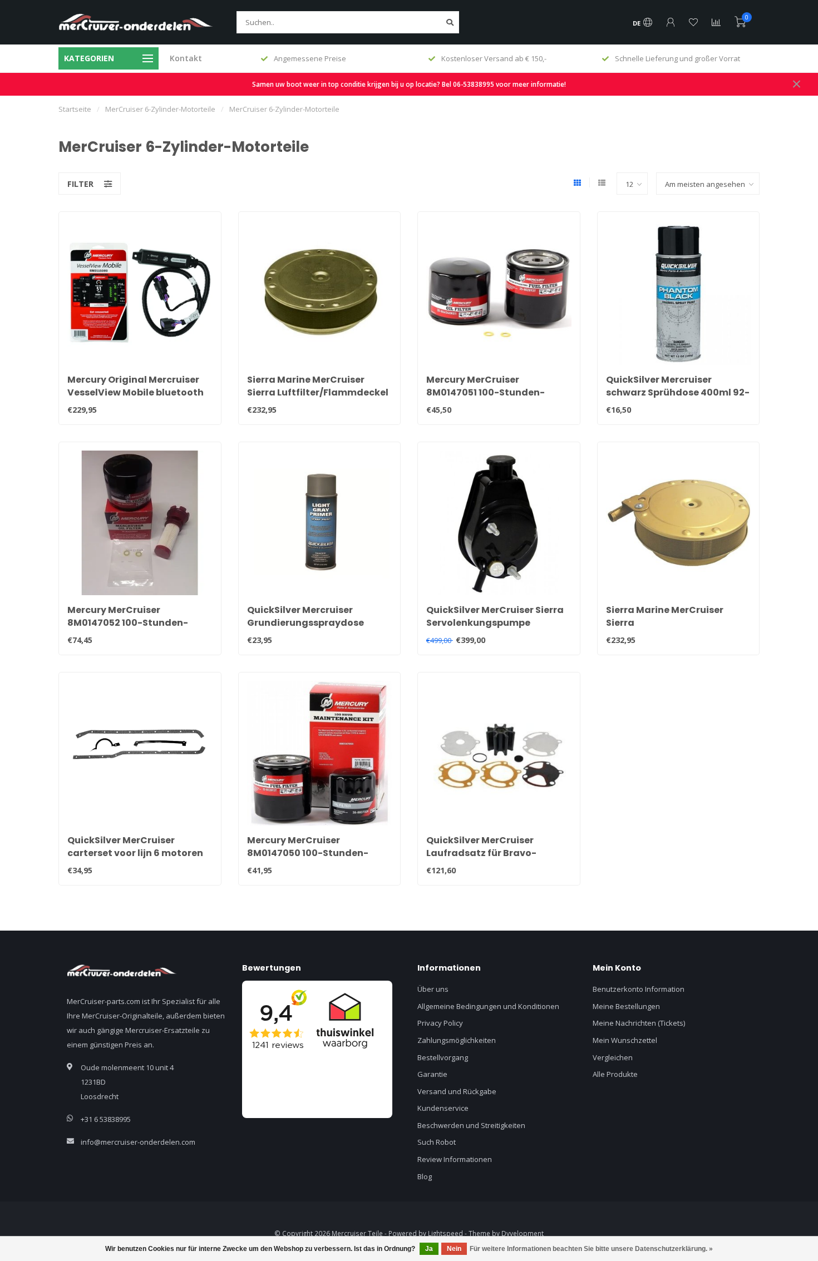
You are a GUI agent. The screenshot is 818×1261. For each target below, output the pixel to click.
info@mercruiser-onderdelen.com (138, 1142)
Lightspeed (445, 1233)
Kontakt (186, 58)
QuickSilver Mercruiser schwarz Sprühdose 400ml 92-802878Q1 (678, 392)
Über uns (433, 989)
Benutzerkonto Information (638, 989)
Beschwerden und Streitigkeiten (471, 1125)
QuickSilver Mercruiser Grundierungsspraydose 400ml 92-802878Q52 (305, 623)
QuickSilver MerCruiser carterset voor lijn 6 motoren (135, 846)
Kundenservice (443, 1108)
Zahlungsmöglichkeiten (456, 1040)
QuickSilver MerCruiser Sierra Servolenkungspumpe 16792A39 (495, 623)
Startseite (74, 109)
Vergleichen (613, 1057)
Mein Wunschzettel (625, 1040)
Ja (429, 1249)
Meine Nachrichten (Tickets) (639, 1023)
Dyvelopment (522, 1233)
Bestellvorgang (442, 1057)
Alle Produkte (615, 1074)
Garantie (432, 1074)
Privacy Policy (440, 1023)
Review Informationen (454, 1159)
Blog (424, 1176)
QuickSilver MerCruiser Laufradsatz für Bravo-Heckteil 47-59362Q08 (481, 853)
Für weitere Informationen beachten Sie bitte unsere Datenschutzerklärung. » (591, 1249)
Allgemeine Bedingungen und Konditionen (488, 1006)
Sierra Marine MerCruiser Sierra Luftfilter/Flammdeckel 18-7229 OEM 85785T (317, 392)
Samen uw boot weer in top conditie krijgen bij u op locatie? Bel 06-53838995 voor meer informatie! (409, 84)
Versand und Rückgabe (456, 1091)
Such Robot (436, 1142)
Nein (454, 1249)
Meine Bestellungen (626, 1006)
